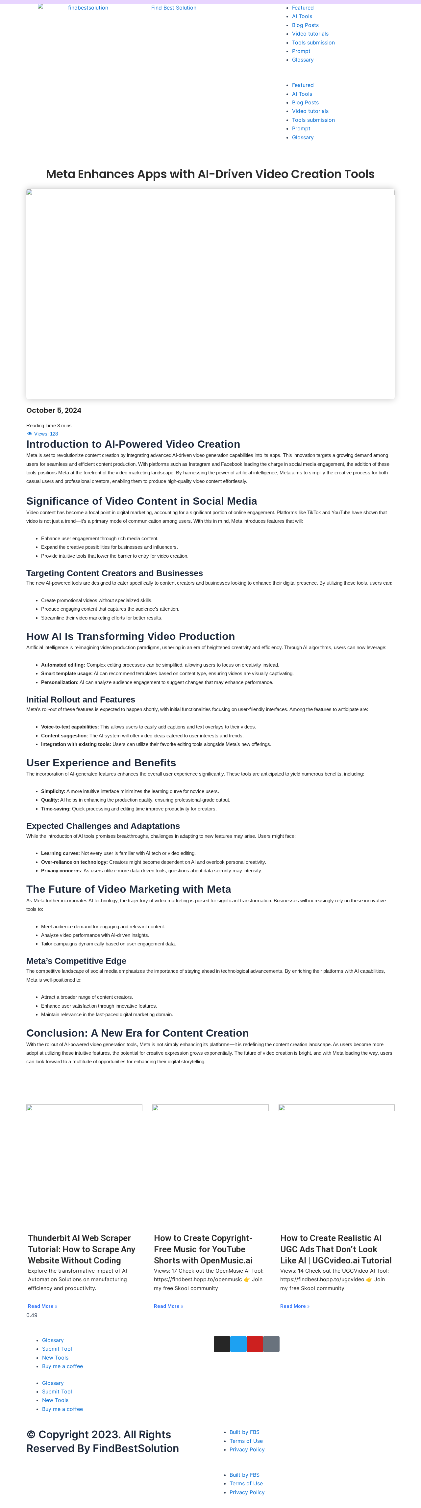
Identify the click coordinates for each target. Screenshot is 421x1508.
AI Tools (302, 16)
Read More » (42, 1306)
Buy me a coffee (62, 1366)
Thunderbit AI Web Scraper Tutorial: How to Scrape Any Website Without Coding (82, 1249)
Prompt (301, 51)
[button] (335, 76)
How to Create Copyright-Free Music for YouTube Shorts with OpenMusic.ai (203, 1249)
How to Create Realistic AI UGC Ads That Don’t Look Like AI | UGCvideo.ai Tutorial (336, 1249)
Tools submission (313, 42)
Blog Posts (305, 25)
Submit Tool (57, 1348)
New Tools (55, 1357)
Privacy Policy (247, 1449)
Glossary (303, 59)
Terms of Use (246, 1441)
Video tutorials (310, 33)
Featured (303, 7)
